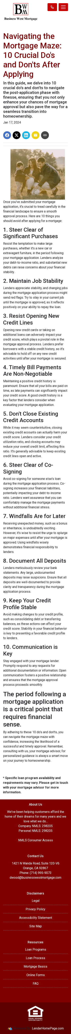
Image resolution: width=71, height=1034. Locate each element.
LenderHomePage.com (48, 1028)
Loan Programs (35, 949)
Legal (35, 901)
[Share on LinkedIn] (26, 135)
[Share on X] (17, 135)
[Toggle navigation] (63, 7)
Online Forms (35, 975)
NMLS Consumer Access (35, 840)
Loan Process (35, 958)
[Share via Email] (35, 135)
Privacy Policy (35, 909)
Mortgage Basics (35, 966)
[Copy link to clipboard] (45, 135)
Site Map (35, 926)
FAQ (35, 983)
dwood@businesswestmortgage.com (35, 877)
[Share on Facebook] (7, 135)
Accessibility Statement (35, 918)
